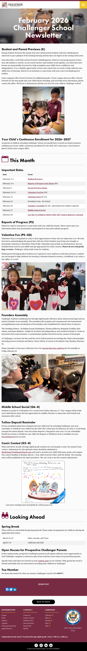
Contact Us (26, 615)
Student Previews (35, 179)
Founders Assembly (36, 206)
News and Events (28, 623)
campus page (43, 561)
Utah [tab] (47, 626)
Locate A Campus (28, 618)
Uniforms (4, 620)
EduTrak (25, 628)
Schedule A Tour (28, 620)
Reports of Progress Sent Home (41, 184)
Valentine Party (34, 197)
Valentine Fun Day (36, 192)
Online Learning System (9, 626)
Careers (4, 615)
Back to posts (43, 602)
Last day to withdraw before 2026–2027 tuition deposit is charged (55, 215)
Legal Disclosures (7, 628)
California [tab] (49, 615)
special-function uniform (53, 348)
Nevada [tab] (48, 620)
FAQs (3, 618)
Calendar (4, 623)
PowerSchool (7, 437)
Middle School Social (37, 210)
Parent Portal (27, 626)
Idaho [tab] (48, 618)
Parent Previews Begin (37, 188)
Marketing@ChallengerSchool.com (17, 452)
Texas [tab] (47, 623)
